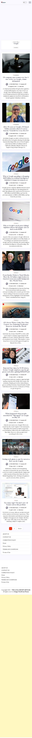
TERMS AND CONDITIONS (10, 549)
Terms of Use (6, 552)
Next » (20, 528)
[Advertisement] (16, 22)
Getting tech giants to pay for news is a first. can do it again (16, 460)
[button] (25, 2)
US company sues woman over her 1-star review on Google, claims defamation (16, 79)
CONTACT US (7, 537)
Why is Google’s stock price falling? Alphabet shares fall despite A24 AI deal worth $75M (16, 227)
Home (4, 543)
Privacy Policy (7, 546)
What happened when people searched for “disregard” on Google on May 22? (16, 415)
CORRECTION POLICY (9, 540)
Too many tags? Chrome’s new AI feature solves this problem (16, 504)
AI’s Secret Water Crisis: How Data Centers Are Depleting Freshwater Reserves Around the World (16, 324)
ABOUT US (6, 534)
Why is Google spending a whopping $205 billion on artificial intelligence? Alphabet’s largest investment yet (16, 178)
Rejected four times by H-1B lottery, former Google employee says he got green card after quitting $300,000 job (16, 370)
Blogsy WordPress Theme (21, 591)
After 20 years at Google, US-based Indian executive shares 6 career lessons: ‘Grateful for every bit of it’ (16, 129)
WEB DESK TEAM (14, 84)
